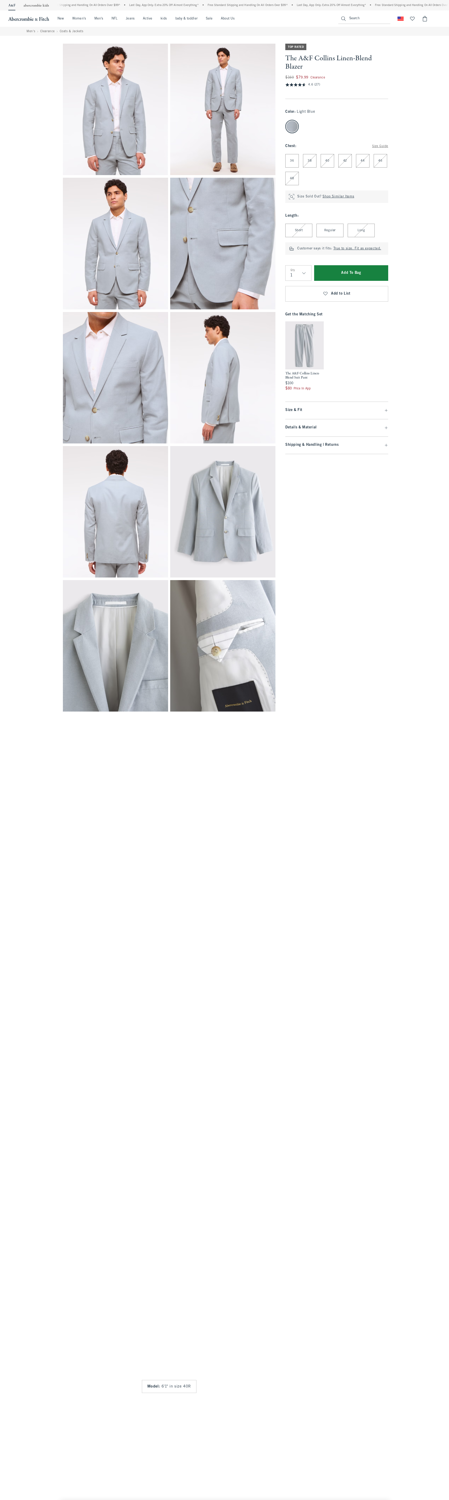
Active (147, 18)
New (60, 18)
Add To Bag (351, 273)
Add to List (341, 293)
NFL (114, 18)
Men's (98, 18)
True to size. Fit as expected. (357, 248)
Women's (79, 18)
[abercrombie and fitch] (28, 18)
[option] (304, 356)
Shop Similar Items (338, 196)
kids (164, 18)
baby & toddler (186, 18)
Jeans (130, 18)
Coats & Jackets (71, 31)
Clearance (47, 31)
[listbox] (304, 356)
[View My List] (412, 18)
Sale (209, 18)
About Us (228, 18)
